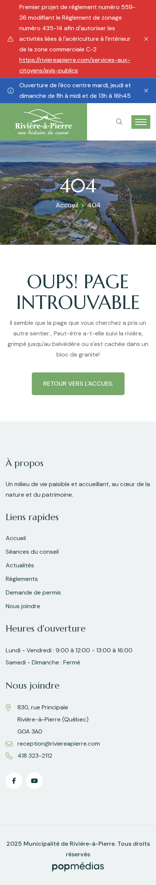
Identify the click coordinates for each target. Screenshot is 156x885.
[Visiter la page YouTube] (34, 780)
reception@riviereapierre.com (58, 744)
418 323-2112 (34, 756)
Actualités (20, 565)
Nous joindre (23, 606)
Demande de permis (33, 592)
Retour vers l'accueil (78, 384)
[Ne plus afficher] (146, 39)
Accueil (67, 205)
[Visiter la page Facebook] (14, 780)
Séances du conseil (32, 552)
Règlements (22, 579)
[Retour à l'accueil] (43, 121)
